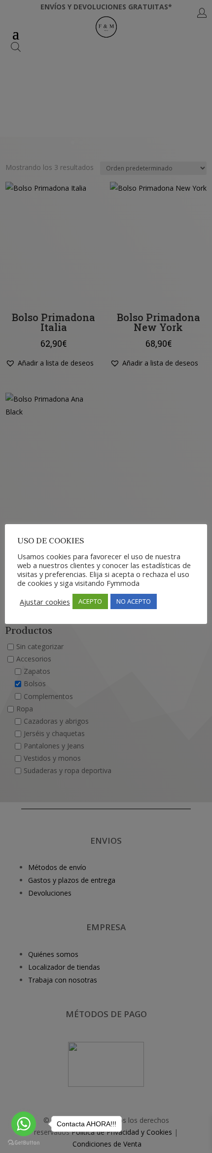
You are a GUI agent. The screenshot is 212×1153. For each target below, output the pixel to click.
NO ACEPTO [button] (133, 601)
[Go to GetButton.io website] (23, 1143)
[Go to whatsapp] (23, 1124)
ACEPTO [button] (90, 601)
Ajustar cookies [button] (45, 601)
